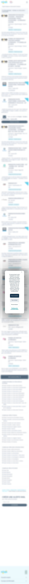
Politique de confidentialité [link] (14, 308)
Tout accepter (14, 295)
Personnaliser (14, 304)
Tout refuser (14, 300)
